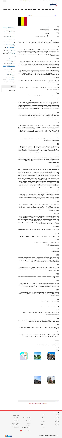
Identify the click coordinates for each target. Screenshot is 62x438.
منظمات (46, 9)
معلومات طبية (16, 427)
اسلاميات (21, 9)
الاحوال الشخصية (28, 420)
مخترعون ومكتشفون (15, 423)
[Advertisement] (9, 19)
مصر (18, 9)
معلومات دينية (16, 417)
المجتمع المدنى (14, 9)
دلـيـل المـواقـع (56, 421)
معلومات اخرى (28, 421)
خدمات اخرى (5, 9)
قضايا (53, 9)
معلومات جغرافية (16, 420)
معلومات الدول (16, 421)
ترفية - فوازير (29, 423)
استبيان (44, 0)
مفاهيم (50, 9)
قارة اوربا (48, 27)
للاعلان (58, 417)
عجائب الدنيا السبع (16, 424)
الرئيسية (57, 0)
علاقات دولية (30, 9)
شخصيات (43, 9)
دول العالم (9, 9)
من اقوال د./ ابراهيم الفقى (26, 417)
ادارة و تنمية (34, 9)
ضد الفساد (25, 9)
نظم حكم (39, 9)
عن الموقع (53, 0)
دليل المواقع (48, 0)
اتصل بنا (40, 0)
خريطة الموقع (56, 418)
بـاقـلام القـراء (56, 424)
